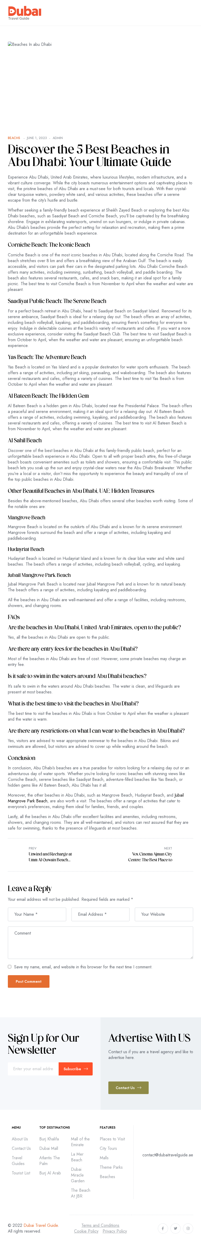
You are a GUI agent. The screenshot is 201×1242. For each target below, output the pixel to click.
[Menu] (190, 13)
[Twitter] (175, 1228)
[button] (128, 1087)
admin (58, 138)
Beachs (14, 138)
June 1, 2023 (37, 138)
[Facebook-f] (163, 1228)
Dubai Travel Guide (41, 1225)
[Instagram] (188, 1228)
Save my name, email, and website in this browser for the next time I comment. (83, 967)
